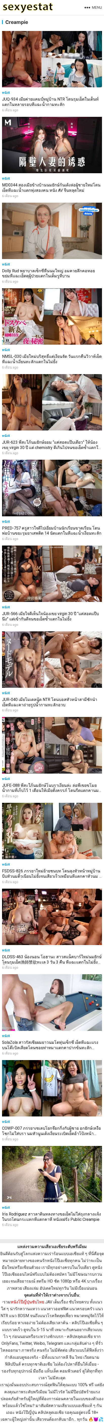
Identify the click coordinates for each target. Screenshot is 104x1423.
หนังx (6, 92)
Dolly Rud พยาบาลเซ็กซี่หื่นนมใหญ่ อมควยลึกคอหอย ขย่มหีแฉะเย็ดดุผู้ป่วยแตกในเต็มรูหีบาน (48, 273)
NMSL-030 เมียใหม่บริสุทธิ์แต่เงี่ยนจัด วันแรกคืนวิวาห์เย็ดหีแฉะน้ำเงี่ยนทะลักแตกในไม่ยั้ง (52, 359)
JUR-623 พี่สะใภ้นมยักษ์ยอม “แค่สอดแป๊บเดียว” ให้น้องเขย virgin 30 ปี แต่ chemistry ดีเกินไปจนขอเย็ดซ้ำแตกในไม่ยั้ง (51, 447)
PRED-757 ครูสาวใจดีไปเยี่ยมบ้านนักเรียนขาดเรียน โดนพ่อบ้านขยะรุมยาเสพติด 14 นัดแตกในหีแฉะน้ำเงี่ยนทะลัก (51, 531)
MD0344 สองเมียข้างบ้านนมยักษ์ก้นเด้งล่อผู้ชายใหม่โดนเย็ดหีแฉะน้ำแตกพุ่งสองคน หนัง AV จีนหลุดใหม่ (51, 188)
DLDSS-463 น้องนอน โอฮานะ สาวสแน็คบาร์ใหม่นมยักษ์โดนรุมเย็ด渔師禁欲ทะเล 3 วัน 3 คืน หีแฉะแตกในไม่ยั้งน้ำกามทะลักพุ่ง (52, 962)
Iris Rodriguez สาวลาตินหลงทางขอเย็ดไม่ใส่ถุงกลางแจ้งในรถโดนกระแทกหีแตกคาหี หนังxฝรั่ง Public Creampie (51, 1217)
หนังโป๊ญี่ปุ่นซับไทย (27, 1302)
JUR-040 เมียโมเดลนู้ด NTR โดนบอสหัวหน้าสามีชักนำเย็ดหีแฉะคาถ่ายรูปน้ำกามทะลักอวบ (49, 702)
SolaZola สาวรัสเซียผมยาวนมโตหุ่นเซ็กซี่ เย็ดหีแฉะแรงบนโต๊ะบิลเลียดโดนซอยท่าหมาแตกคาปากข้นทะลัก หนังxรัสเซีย (50, 1048)
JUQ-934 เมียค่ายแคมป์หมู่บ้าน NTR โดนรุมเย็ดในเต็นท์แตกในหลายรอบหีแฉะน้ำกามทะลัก (50, 102)
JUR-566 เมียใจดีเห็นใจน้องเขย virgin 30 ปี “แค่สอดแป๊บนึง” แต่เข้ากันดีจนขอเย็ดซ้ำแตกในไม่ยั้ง (50, 616)
